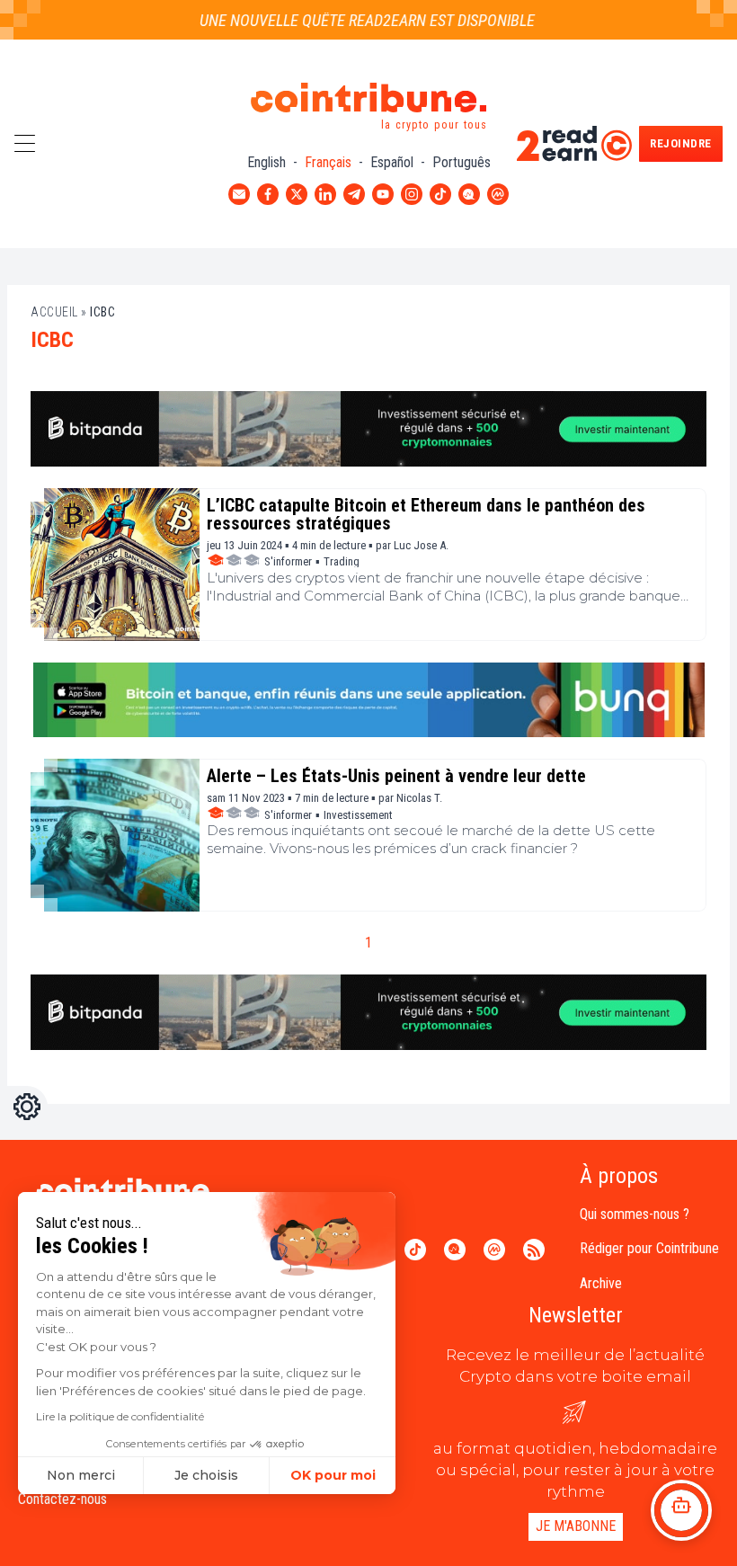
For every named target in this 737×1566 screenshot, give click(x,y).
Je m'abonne (576, 1526)
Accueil (54, 312)
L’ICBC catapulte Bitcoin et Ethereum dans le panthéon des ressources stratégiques (426, 514)
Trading (342, 561)
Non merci (81, 1475)
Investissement (358, 815)
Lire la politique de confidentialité (120, 1416)
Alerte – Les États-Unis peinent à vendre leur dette (396, 776)
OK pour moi (333, 1475)
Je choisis (206, 1475)
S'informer (288, 561)
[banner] (368, 429)
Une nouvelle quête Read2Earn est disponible (351, 20)
